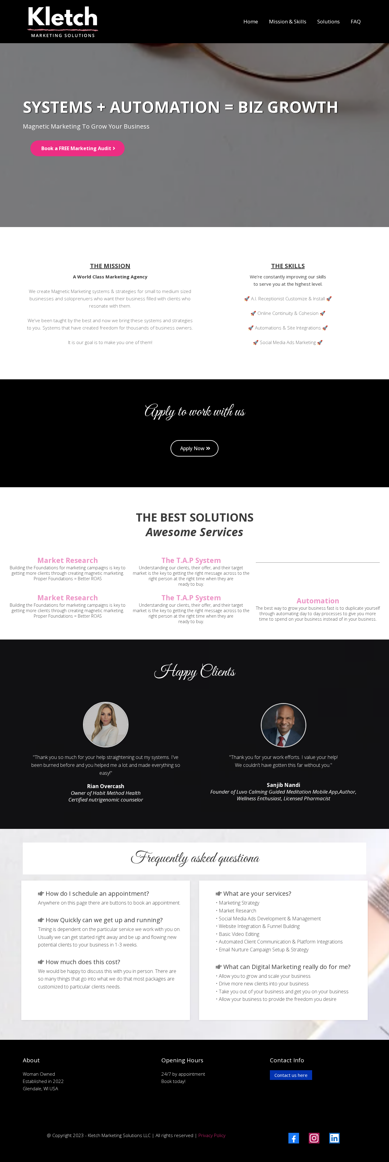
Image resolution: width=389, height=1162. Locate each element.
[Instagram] (314, 1138)
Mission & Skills (287, 21)
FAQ (356, 21)
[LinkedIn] (334, 1138)
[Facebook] (294, 1138)
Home (250, 21)
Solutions (328, 21)
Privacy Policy (211, 1135)
